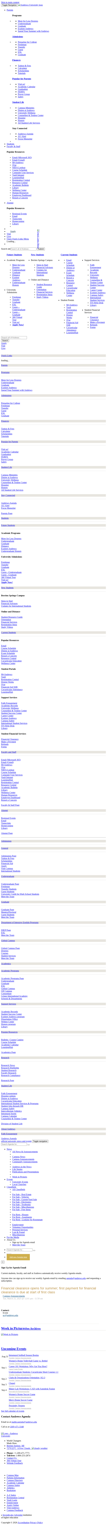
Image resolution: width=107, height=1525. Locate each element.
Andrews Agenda (25, 134)
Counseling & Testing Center (30, 115)
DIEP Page (6, 930)
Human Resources (20, 193)
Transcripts (17, 219)
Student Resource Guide (12, 617)
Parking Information (15, 1478)
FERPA (21, 92)
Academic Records (94, 271)
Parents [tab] (4, 365)
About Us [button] (11, 1240)
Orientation (41, 289)
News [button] (9, 1149)
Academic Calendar (26, 86)
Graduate (22, 26)
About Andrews (8, 1129)
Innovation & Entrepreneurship (19, 1392)
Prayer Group (24, 94)
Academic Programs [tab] (10, 971)
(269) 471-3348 (17, 1427)
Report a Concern (20, 198)
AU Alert (22, 136)
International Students (10, 871)
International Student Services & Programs (19, 1103)
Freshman (22, 44)
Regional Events (19, 214)
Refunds (93, 325)
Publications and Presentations (25, 1172)
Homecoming (18, 221)
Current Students (69, 255)
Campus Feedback (15, 1510)
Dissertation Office (9, 1019)
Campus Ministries (26, 108)
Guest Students (7, 891)
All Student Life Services (29, 123)
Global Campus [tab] (8, 940)
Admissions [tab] (6, 395)
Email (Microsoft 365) (22, 157)
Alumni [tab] (4, 810)
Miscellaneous (18, 1235)
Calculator (22, 68)
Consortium (6, 993)
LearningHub (18, 177)
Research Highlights (10, 1068)
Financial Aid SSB (9, 687)
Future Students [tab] (8, 525)
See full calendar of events (12, 1411)
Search (5, 341)
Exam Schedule (70, 274)
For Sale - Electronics (21, 1202)
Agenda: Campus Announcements (20, 1358)
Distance (16, 275)
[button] (27, 239)
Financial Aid (7, 863)
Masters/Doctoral (8, 912)
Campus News (18, 1157)
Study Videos (42, 297)
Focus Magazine (25, 139)
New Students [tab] (7, 587)
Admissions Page (8, 856)
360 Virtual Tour (8, 577)
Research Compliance (10, 1075)
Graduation (23, 89)
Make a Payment (97, 322)
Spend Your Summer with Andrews (33, 31)
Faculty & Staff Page (21, 200)
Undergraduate (24, 23)
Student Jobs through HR (12, 1106)
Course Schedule (19, 170)
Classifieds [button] (11, 1187)
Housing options (8, 1096)
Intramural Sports (8, 1113)
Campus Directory (15, 1480)
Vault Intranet (18, 175)
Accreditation (24, 1522)
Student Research (8, 1070)
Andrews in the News (21, 1167)
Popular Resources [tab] (9, 1032)
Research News (8, 1065)
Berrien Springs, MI (15, 1446)
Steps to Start (42, 265)
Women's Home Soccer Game (22, 1394)
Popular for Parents (21, 79)
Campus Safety (96, 295)
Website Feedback (15, 1463)
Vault (68, 307)
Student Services (8, 956)
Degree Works (69, 316)
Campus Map (13, 1475)
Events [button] (10, 1179)
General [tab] (4, 848)
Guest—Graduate (16, 313)
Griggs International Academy (14, 996)
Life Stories (17, 1169)
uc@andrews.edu (10, 1315)
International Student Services (97, 298)
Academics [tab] (6, 963)
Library (15, 187)
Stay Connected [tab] (8, 495)
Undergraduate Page (10, 884)
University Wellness (26, 113)
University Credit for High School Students (20, 894)
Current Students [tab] (8, 632)
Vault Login (12, 1500)
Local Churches (19, 1184)
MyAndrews (17, 162)
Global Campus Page (10, 948)
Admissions (17, 36)
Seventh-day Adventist (13, 1515)
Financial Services (45, 292)
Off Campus (6, 991)
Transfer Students (8, 889)
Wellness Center (19, 190)
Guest (20, 49)
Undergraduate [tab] (7, 876)
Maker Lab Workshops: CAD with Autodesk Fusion (32, 1389)
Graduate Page (7, 909)
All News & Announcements (25, 1151)
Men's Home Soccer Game (20, 1400)
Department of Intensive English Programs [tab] (19, 922)
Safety (20, 97)
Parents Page (18, 141)
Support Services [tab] (8, 1004)
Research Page (7, 1080)
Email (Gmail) (18, 160)
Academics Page (8, 1052)
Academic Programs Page (12, 978)
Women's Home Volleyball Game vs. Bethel (28, 1361)
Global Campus (8, 988)
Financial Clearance (94, 318)
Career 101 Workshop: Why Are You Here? (28, 1366)
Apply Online (13, 1505)
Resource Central (19, 182)
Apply (13, 231)
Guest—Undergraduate (18, 308)
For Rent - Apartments (22, 1217)
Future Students (14, 255)
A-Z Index (11, 1495)
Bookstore (11, 1490)
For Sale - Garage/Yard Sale (24, 1199)
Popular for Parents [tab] (9, 441)
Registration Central (21, 180)
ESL (20, 52)
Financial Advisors (45, 267)
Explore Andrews (25, 28)
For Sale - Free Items (21, 1209)
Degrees (4, 951)
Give (9, 236)
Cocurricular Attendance (71, 328)
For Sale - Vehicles (20, 1197)
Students (10, 144)
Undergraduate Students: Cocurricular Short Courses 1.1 (33, 1372)
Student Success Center (11, 713)
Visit (9, 234)
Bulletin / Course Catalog (12, 1040)
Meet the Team (7, 896)
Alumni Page (18, 226)
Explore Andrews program (13, 1016)
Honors (21, 120)
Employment (18, 1224)
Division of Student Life (11, 1123)
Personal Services (20, 1230)
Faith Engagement (95, 266)
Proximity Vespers (17, 1405)
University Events (20, 1182)
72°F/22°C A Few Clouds (19, 1448)
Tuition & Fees (24, 65)
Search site (6, 249)
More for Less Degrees (28, 21)
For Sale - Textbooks (21, 1204)
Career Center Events (16, 1369)
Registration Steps (44, 294)
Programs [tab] (5, 372)
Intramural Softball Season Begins (24, 1355)
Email (14, 216)
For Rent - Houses (20, 1214)
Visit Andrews (13, 1508)
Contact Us (12, 1458)
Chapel (12, 1383)
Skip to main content (10, 2)
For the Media (13, 1237)
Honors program (8, 1024)
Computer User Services (23, 172)
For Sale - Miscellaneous (23, 1207)
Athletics (10, 1488)
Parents (10, 10)
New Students (37, 255)
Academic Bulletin (20, 185)
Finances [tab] (5, 421)
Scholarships (23, 71)
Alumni (10, 203)
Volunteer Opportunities (22, 1227)
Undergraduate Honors (11, 551)
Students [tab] (5, 518)
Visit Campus (7, 868)
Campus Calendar (9, 1116)
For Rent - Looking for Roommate (27, 1219)
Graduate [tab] (5, 902)
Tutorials (21, 73)
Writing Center (7, 1021)
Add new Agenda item (18, 1257)
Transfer (21, 47)
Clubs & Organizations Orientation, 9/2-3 (27, 1377)
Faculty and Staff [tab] (8, 752)
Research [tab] (5, 1057)
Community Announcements (24, 1162)
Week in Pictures (19, 1177)
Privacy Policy (36, 1522)
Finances (16, 60)
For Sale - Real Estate (21, 1194)
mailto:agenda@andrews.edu (24, 1422)
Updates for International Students (42, 272)
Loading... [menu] (11, 241)
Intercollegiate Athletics (11, 1111)
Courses (4, 953)
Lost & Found (18, 1232)
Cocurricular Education (71, 289)
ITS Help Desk (96, 303)
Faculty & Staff (13, 146)
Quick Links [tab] (6, 355)
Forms (93, 327)
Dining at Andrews (26, 110)
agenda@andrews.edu (76, 1278)
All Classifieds (18, 1189)
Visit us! (21, 84)
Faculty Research (8, 1073)
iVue (14, 165)
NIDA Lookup (18, 167)
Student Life (18, 102)
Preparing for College (27, 42)
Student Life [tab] (6, 467)
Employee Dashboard (21, 195)
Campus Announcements (23, 1159)
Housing (21, 118)
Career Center (96, 290)
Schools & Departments (11, 998)
